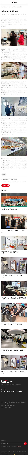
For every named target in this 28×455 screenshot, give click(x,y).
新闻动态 (6, 7)
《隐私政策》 (19, 446)
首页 (2, 7)
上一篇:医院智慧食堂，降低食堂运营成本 (9, 179)
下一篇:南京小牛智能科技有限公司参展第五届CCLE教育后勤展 (13, 182)
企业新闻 (10, 7)
